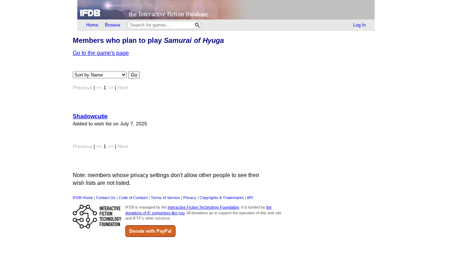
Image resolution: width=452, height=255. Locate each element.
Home (92, 25)
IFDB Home (83, 198)
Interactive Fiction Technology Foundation (203, 207)
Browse (112, 25)
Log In (359, 25)
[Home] (226, 9)
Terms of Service (165, 198)
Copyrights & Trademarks (222, 198)
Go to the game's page (101, 53)
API (250, 198)
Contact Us (105, 198)
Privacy (189, 198)
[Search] (197, 25)
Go (134, 75)
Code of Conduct (133, 198)
